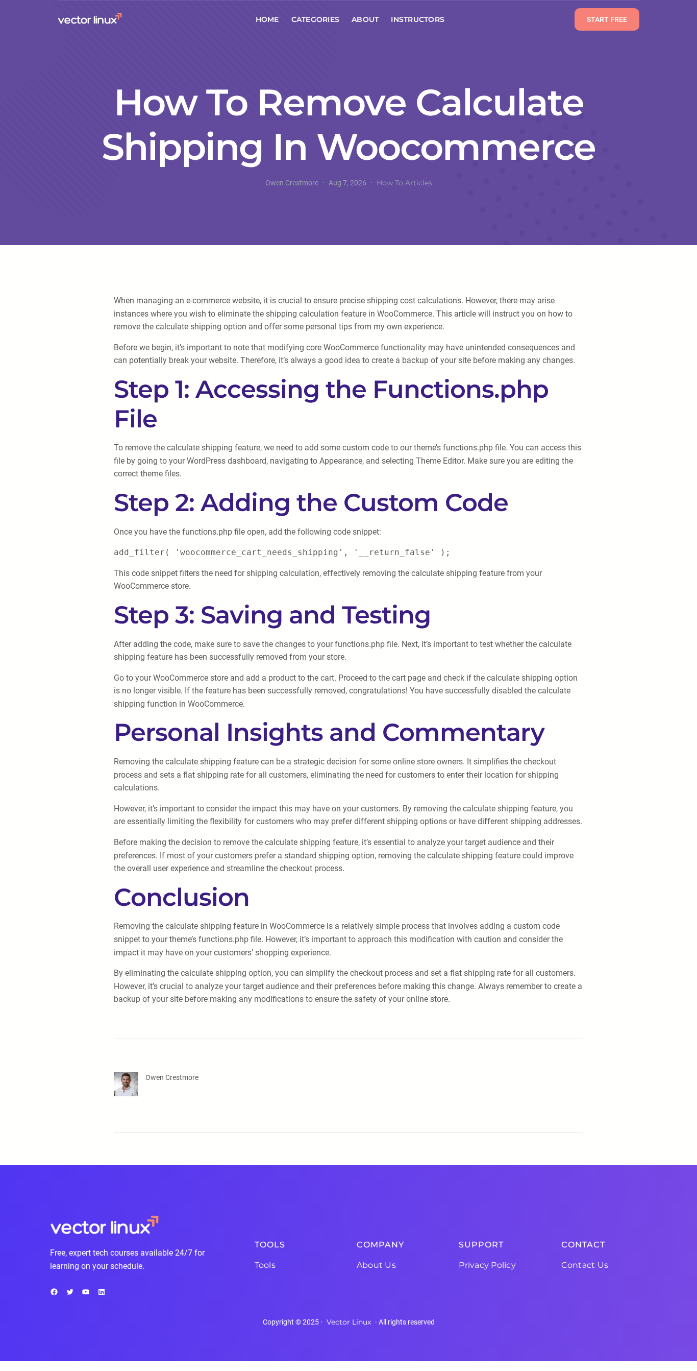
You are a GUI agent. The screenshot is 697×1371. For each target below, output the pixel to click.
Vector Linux (349, 1322)
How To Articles (404, 182)
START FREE (607, 19)
